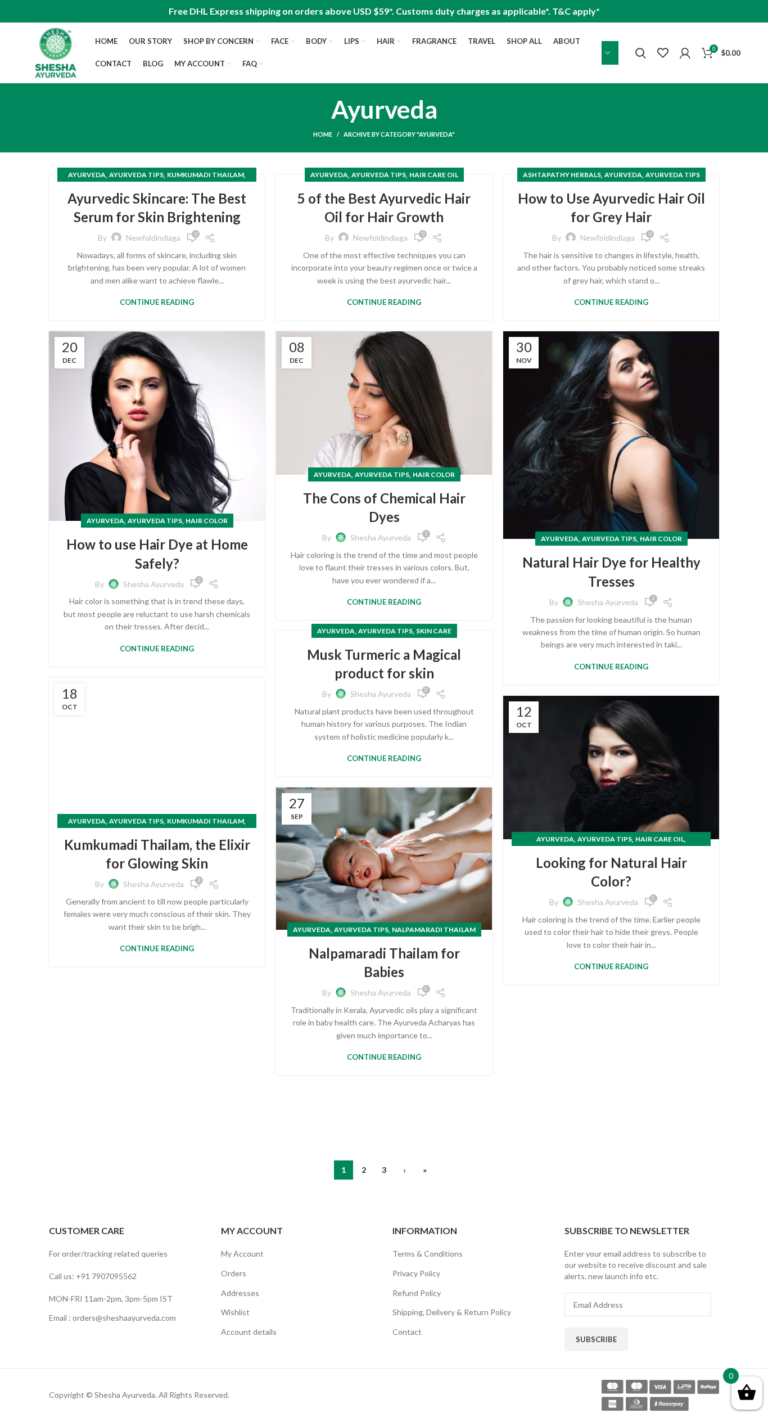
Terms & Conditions (427, 1253)
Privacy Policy (416, 1273)
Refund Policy (416, 1293)
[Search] (641, 53)
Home (322, 134)
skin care (433, 631)
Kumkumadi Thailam (205, 174)
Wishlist (235, 1312)
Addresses (240, 1293)
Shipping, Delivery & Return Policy (451, 1312)
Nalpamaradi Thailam (434, 929)
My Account (242, 1253)
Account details (249, 1331)
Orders (233, 1273)
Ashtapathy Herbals (562, 174)
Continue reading (157, 302)
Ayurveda (87, 174)
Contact (407, 1331)
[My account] (685, 53)
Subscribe (596, 1339)
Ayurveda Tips (136, 174)
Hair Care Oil (433, 174)
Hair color (207, 520)
